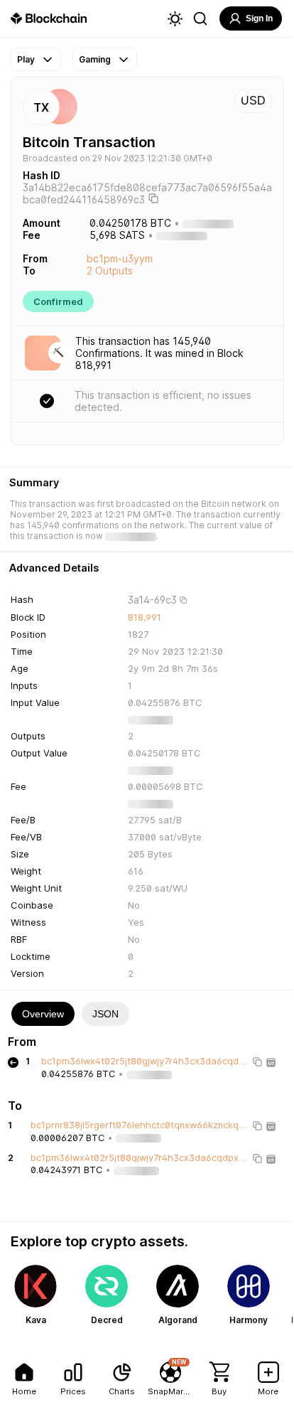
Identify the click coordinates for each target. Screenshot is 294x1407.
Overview (43, 1014)
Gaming (95, 59)
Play (26, 59)
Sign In (259, 18)
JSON (105, 1014)
